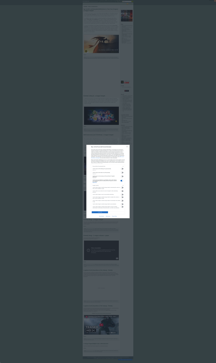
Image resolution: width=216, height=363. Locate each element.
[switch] (121, 169)
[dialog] (108, 181)
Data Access (108, 216)
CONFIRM (100, 212)
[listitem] (108, 166)
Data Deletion (101, 216)
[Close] (127, 147)
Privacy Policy (114, 216)
